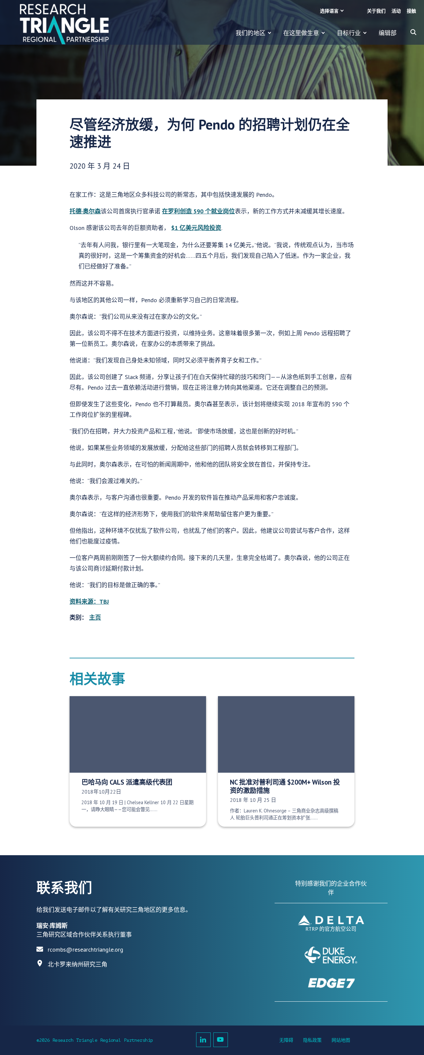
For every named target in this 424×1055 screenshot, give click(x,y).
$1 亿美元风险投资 (196, 228)
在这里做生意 (301, 33)
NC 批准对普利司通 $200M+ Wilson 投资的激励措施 (285, 786)
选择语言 (329, 11)
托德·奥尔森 (85, 211)
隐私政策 (312, 1040)
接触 (411, 11)
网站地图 (341, 1040)
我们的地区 (250, 33)
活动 (396, 11)
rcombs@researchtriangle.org (85, 949)
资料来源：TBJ (89, 601)
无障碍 (286, 1040)
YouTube (220, 1039)
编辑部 (388, 33)
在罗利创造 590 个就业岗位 (198, 211)
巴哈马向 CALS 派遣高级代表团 (126, 782)
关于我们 (376, 11)
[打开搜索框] (413, 32)
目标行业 (349, 33)
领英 (203, 1039)
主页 (95, 617)
